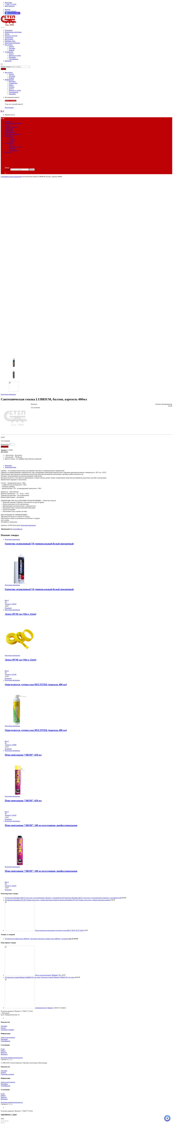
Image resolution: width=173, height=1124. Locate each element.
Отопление (8, 30)
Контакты (8, 61)
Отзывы (11, 87)
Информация (9, 79)
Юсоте (10, 1059)
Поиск (7, 167)
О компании (9, 52)
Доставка (12, 48)
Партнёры (12, 57)
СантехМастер (17, 529)
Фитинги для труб (11, 36)
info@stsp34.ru (10, 6)
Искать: (7, 169)
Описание (8, 465)
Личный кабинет (10, 11)
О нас (3, 1049)
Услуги (11, 53)
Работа (11, 85)
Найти (3, 69)
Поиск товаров (6, 67)
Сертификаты (13, 59)
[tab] (88, 465)
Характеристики (10, 467)
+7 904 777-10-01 (10, 4)
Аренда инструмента (8, 1037)
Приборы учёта (10, 41)
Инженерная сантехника (13, 32)
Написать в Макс (13, 13)
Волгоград (8, 2)
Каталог (7, 9)
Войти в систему (10, 101)
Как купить (9, 45)
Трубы (7, 34)
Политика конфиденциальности (12, 1058)
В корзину (5, 446)
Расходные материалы (12, 43)
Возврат (11, 50)
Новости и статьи (15, 55)
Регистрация (9, 107)
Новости (4, 1052)
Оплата (11, 46)
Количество (5, 444)
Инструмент (9, 39)
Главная (3, 176)
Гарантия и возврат (7, 1029)
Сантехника (9, 37)
